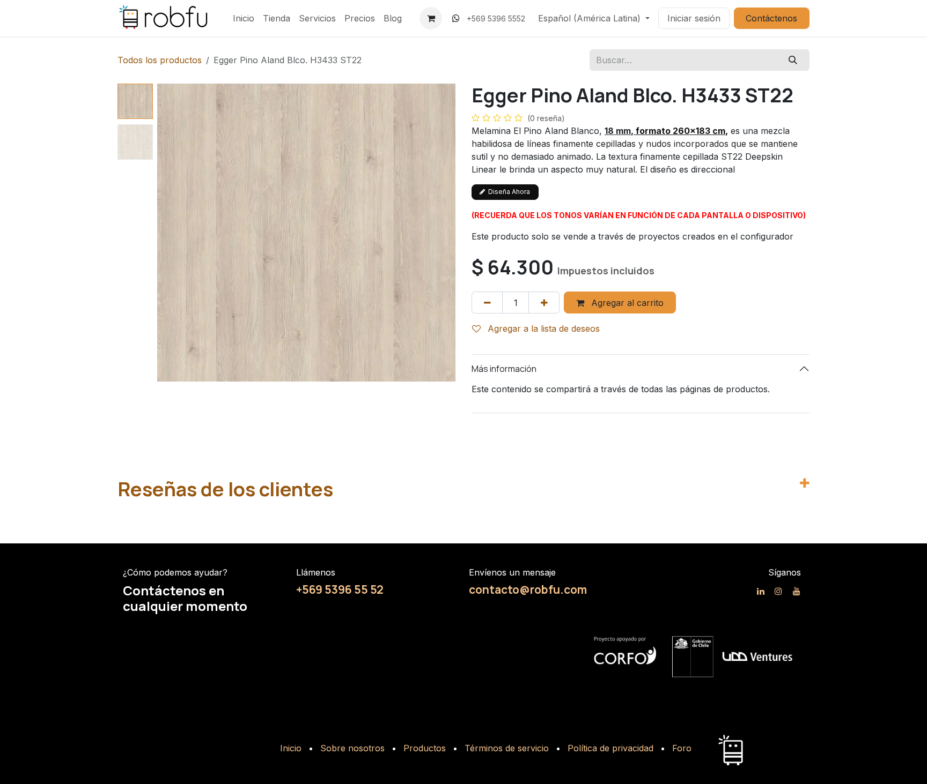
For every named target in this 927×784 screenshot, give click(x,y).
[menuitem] (244, 18)
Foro (681, 748)
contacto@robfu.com (528, 589)
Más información (504, 369)
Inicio (290, 748)
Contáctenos (771, 18)
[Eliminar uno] (487, 302)
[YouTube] (797, 591)
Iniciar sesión (693, 18)
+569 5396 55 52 (340, 589)
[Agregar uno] (544, 302)
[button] (172, 232)
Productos (424, 748)
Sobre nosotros (352, 748)
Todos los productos (159, 60)
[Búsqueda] (793, 60)
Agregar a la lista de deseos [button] (542, 328)
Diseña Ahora (507, 192)
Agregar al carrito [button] (626, 302)
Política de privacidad (610, 748)
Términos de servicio (507, 748)
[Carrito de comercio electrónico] (431, 18)
